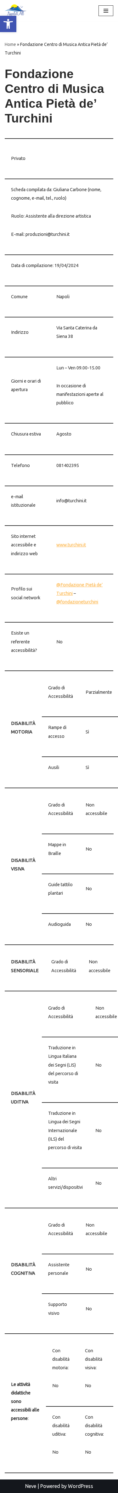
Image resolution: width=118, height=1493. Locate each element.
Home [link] (10, 44)
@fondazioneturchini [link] (77, 601)
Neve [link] (30, 1486)
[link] (8, 24)
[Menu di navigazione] (105, 10)
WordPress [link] (80, 1486)
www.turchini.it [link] (71, 544)
